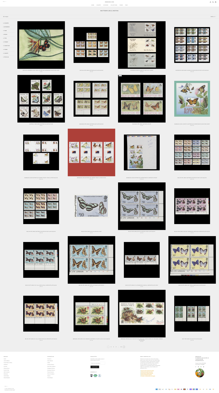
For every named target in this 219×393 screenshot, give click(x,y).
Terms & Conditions (50, 374)
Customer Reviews (50, 364)
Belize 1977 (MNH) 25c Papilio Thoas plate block (91, 285)
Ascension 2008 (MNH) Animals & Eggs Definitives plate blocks (192, 70)
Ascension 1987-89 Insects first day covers (141, 70)
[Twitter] (198, 366)
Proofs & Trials (6, 370)
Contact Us (49, 358)
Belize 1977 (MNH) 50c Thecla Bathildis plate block (192, 285)
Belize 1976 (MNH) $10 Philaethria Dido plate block (141, 231)
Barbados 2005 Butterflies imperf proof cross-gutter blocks (41, 177)
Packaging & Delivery (51, 368)
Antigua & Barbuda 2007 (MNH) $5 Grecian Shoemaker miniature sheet (41, 70)
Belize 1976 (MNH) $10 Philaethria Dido (91, 231)
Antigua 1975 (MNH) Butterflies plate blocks (91, 70)
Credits (48, 362)
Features (48, 375)
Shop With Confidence (51, 366)
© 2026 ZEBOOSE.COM (9, 388)
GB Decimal (6, 374)
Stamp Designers (7, 377)
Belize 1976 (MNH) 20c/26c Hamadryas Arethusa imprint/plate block (192, 231)
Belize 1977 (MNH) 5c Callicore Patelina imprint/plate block (41, 338)
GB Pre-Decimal (6, 372)
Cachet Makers (6, 375)
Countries (5, 366)
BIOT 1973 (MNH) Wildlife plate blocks (192, 338)
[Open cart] (215, 2)
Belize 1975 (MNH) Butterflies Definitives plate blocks (41, 231)
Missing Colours (6, 368)
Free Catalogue (50, 377)
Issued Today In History (8, 362)
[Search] (213, 2)
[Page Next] (123, 347)
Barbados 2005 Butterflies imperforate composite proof (141, 177)
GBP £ (4, 1)
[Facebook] (195, 366)
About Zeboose (50, 360)
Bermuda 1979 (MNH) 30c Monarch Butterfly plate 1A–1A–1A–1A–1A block (91, 338)
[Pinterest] (203, 366)
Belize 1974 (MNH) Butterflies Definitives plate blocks (192, 177)
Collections (6, 364)
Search (5, 358)
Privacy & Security (50, 372)
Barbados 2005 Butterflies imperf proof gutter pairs (91, 177)
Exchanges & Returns (51, 370)
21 (121, 346)
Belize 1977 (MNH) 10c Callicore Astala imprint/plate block (41, 285)
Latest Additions (7, 360)
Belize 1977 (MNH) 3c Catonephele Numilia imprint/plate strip (141, 285)
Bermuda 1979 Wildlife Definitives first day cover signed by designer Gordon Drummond (142, 339)
